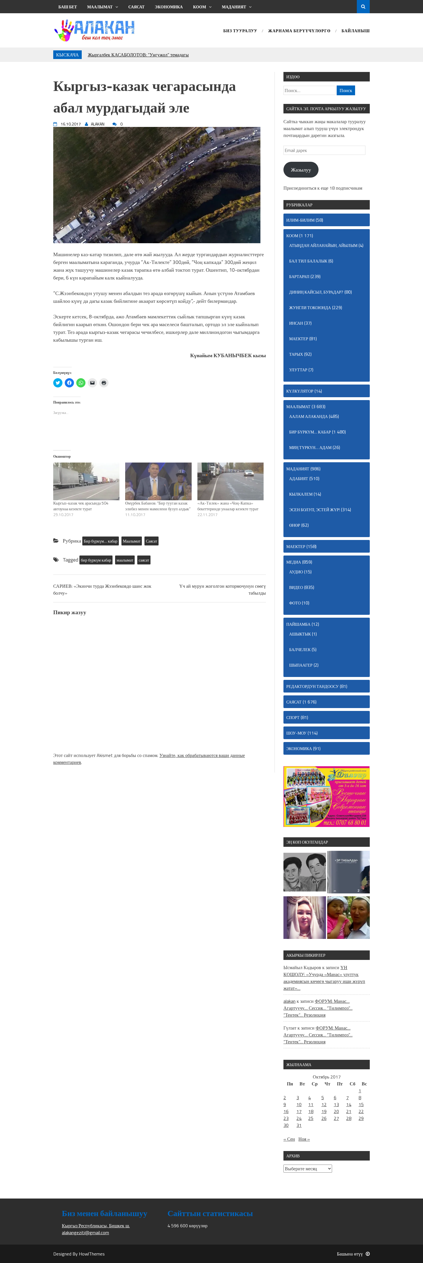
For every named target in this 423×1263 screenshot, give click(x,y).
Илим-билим (300, 220)
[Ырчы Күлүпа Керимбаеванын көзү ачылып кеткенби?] (304, 918)
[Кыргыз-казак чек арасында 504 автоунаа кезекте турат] (86, 482)
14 (348, 1104)
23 (286, 1118)
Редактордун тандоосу (312, 686)
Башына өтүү (350, 1253)
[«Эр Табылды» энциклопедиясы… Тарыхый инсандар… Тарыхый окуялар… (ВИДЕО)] (348, 873)
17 (299, 1111)
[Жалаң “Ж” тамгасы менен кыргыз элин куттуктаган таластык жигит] (348, 918)
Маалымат (100, 7)
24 (299, 1118)
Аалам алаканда (308, 416)
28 (348, 1118)
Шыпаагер (301, 665)
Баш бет (67, 7)
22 (361, 1111)
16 (286, 1111)
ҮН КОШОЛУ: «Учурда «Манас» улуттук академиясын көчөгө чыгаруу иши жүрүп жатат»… (324, 978)
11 (310, 1104)
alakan (289, 1001)
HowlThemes (92, 1253)
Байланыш (356, 31)
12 (324, 1104)
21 (348, 1111)
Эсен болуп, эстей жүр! (314, 510)
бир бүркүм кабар (96, 560)
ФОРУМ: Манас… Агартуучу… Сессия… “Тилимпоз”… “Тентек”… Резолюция (317, 1008)
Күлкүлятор (299, 391)
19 (324, 1111)
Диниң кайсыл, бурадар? (316, 292)
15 (361, 1104)
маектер (298, 339)
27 (336, 1118)
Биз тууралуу (240, 31)
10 (299, 1104)
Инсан (296, 323)
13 (336, 1104)
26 (324, 1118)
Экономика (169, 7)
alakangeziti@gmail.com (85, 1232)
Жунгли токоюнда (310, 308)
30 (286, 1125)
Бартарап (299, 276)
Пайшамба (298, 624)
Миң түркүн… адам (310, 447)
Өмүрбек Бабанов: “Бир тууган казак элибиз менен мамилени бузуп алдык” (157, 506)
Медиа (293, 562)
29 (361, 1118)
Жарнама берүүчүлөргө (299, 31)
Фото (295, 603)
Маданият (234, 7)
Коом (199, 7)
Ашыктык (300, 634)
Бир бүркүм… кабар (100, 541)
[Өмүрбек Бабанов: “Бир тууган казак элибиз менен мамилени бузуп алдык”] (158, 482)
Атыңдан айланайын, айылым (323, 245)
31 (299, 1125)
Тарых (296, 354)
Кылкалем (301, 494)
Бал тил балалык (308, 261)
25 (310, 1118)
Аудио (296, 572)
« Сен (289, 1138)
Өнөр (294, 525)
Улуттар (298, 370)
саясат (144, 560)
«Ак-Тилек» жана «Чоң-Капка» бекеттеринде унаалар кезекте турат (227, 506)
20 (336, 1111)
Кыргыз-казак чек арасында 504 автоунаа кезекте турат (80, 506)
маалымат (125, 560)
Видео (296, 587)
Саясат (136, 7)
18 (310, 1111)
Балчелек (299, 649)
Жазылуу (301, 170)
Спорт (293, 717)
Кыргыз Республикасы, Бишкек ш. (96, 1225)
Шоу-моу (296, 733)
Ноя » (304, 1138)
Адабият (298, 478)
